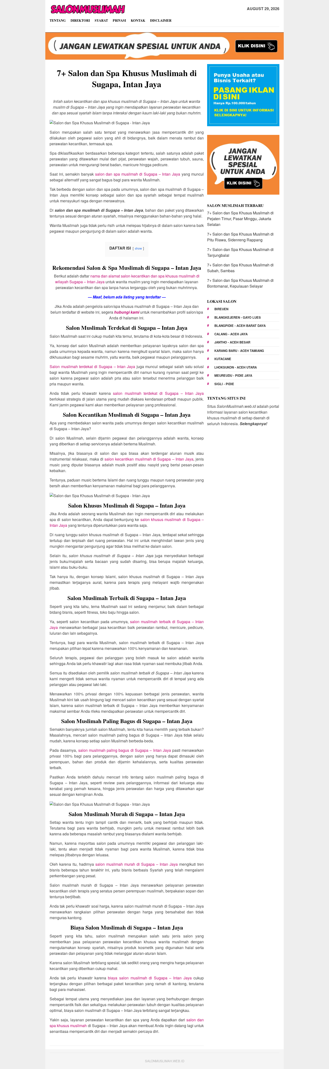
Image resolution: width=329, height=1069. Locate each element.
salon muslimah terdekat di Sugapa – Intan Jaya (158, 393)
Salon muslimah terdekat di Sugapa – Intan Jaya (92, 366)
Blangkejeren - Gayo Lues (237, 317)
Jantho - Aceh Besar (232, 342)
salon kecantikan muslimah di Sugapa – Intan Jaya (149, 459)
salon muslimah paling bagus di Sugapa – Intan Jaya (124, 750)
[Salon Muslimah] (87, 8)
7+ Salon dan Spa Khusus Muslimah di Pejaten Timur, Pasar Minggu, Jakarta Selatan (240, 218)
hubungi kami (126, 312)
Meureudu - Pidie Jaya (233, 375)
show (138, 248)
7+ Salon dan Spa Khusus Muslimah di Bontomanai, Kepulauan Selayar (240, 283)
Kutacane (222, 358)
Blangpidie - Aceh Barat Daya (240, 325)
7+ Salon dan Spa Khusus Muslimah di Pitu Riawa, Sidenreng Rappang (240, 237)
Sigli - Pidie (224, 384)
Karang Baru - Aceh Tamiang (239, 350)
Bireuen (221, 309)
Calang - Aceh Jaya (231, 334)
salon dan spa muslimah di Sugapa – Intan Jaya (137, 174)
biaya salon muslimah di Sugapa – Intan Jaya (150, 978)
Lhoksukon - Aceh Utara (235, 367)
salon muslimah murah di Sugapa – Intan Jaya (136, 864)
